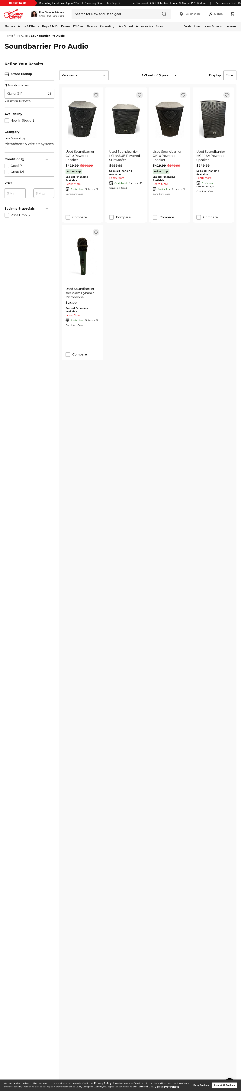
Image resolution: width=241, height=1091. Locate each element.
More (159, 26)
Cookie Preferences (167, 1086)
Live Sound (125, 26)
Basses (92, 26)
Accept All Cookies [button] (224, 1085)
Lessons (230, 26)
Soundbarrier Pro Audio (48, 36)
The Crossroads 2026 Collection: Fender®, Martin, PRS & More (168, 3)
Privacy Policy (102, 1083)
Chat (42, 16)
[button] (47, 14)
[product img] (82, 119)
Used (197, 26)
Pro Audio (21, 36)
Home (9, 36)
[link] (82, 156)
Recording (107, 26)
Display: (215, 75)
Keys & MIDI (50, 26)
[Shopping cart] (232, 14)
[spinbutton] (15, 193)
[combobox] (84, 75)
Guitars (10, 26)
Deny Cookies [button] (201, 1085)
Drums (65, 26)
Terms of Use (145, 1086)
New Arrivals (213, 26)
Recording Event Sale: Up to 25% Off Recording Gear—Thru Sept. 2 (79, 3)
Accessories (144, 26)
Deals (187, 26)
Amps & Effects (28, 26)
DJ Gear (78, 26)
